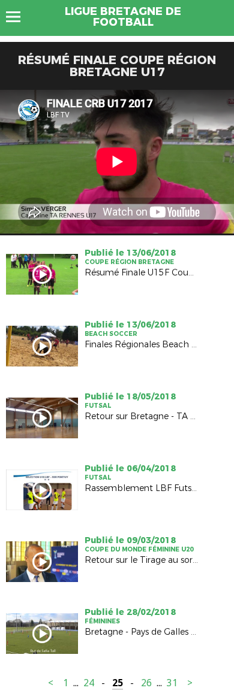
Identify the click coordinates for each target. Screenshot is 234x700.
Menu (19, 17)
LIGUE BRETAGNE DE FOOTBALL (123, 17)
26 (146, 683)
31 (172, 683)
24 (88, 683)
